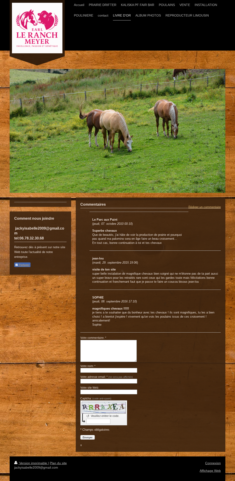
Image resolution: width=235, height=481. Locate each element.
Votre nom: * (87, 366)
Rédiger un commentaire (204, 207)
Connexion (213, 463)
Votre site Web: (89, 387)
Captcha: (95, 398)
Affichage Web (210, 470)
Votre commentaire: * (93, 337)
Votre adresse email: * (106, 377)
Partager (24, 265)
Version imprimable (33, 463)
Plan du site (58, 463)
